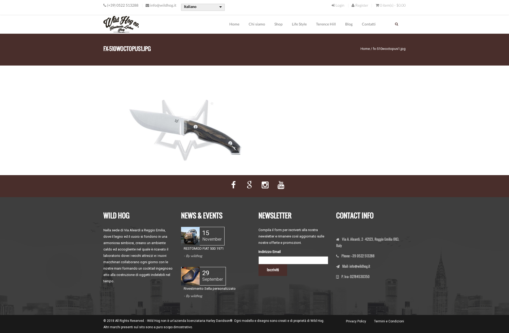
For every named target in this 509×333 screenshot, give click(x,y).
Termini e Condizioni (389, 321)
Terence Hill (326, 24)
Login (339, 5)
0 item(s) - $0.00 (393, 5)
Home (234, 24)
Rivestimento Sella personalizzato (210, 289)
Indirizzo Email (269, 252)
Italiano (190, 6)
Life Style (299, 24)
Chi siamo (257, 24)
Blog (349, 24)
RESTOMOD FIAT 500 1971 (204, 248)
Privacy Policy (356, 321)
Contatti (369, 24)
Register (361, 5)
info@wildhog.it (163, 5)
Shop (278, 24)
